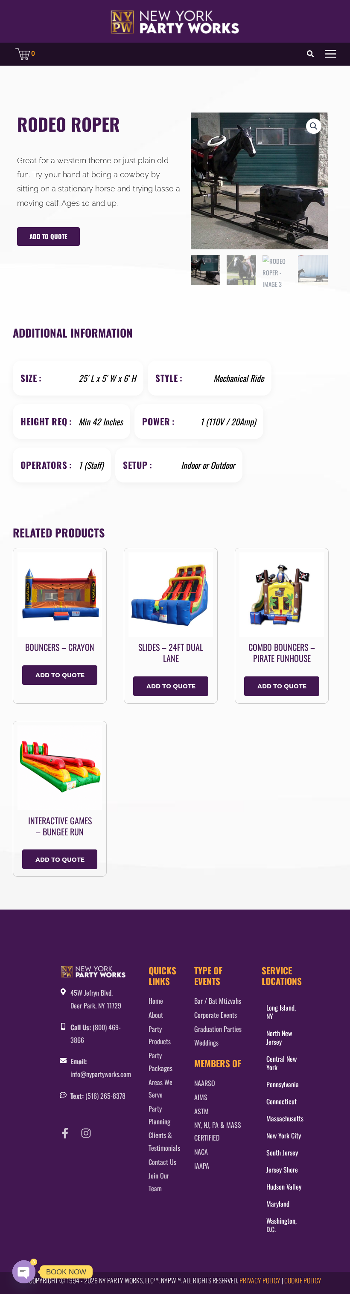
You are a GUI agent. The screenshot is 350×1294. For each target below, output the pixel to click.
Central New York (281, 1063)
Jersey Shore (282, 1169)
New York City (283, 1135)
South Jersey (282, 1152)
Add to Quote (48, 236)
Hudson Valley (283, 1186)
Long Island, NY (281, 1011)
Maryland (277, 1204)
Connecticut (281, 1101)
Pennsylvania (282, 1084)
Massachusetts (284, 1118)
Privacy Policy (259, 1280)
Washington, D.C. (281, 1225)
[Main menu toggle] (330, 54)
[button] (311, 54)
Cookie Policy (302, 1280)
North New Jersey (279, 1037)
